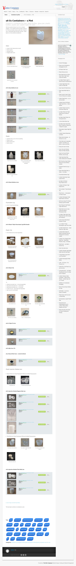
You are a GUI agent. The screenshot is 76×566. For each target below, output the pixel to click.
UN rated (60, 37)
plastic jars (15, 25)
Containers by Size (15, 14)
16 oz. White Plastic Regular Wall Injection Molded (26, 422)
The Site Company (47, 563)
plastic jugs (68, 32)
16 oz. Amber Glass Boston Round (24, 91)
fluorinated (28, 524)
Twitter (25, 555)
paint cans (31, 529)
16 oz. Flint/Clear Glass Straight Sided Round (25, 116)
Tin (17, 11)
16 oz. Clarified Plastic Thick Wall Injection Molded (26, 472)
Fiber (27, 11)
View (48, 93)
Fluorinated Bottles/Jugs (64, 174)
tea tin (47, 534)
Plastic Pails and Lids (63, 72)
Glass (13, 11)
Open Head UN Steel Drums (65, 87)
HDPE (68, 24)
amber (59, 18)
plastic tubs (24, 25)
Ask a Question (42, 93)
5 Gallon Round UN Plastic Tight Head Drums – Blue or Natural (64, 104)
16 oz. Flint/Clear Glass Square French (24, 99)
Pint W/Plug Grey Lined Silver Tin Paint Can (25, 359)
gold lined (40, 524)
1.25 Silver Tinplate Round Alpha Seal (24, 338)
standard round (31, 534)
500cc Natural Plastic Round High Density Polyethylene (25, 193)
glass (34, 524)
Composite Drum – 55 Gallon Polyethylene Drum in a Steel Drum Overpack (65, 272)
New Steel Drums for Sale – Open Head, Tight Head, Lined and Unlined (64, 76)
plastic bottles (33, 542)
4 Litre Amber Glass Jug (64, 121)
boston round (63, 18)
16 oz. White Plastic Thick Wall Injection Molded (26, 487)
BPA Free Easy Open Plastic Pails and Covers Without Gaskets (64, 163)
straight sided (40, 534)
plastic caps (63, 31)
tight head (65, 35)
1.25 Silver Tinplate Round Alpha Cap (24, 328)
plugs (65, 33)
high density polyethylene (63, 26)
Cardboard (21, 11)
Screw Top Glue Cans (63, 248)
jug (17, 529)
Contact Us (41, 11)
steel (61, 34)
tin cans (32, 25)
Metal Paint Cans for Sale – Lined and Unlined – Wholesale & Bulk (64, 210)
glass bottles (32, 23)
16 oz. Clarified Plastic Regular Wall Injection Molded (26, 394)
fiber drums (62, 21)
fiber (59, 21)
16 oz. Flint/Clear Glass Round (23, 126)
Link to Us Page (62, 54)
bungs (67, 18)
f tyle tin (16, 524)
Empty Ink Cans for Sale (64, 146)
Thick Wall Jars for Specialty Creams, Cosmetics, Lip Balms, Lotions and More (65, 143)
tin (7, 538)
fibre (65, 21)
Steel (10, 11)
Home (6, 14)
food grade (68, 21)
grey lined (47, 524)
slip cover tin (17, 534)
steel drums (65, 34)
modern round (23, 529)
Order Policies (65, 4)
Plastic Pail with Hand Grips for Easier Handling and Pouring (64, 311)
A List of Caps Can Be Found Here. (13, 502)
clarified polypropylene (63, 19)
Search (46, 11)
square (24, 534)
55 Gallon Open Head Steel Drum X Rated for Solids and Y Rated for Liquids (65, 125)
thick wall (61, 35)
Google (21, 555)
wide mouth (30, 538)
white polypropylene (21, 538)
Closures (31, 11)
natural (64, 29)
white (68, 36)
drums (66, 20)
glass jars (41, 23)
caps (69, 18)
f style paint (9, 524)
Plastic (5, 11)
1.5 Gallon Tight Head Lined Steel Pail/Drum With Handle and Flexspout (65, 216)
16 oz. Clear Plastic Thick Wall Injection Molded (26, 480)
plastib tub (38, 529)
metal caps (61, 29)
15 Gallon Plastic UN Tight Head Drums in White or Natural (64, 113)
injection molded (10, 529)
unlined (12, 538)
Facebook (23, 555)
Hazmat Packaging (63, 62)
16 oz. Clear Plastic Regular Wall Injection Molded (26, 409)
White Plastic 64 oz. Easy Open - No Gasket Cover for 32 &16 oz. (26, 273)
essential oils (69, 20)
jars (65, 28)
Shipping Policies (58, 4)
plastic (45, 529)
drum (64, 20)
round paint (9, 534)
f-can (22, 524)
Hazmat (36, 11)
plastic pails (61, 33)
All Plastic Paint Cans (63, 69)
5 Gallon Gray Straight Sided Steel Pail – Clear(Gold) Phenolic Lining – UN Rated (65, 240)
